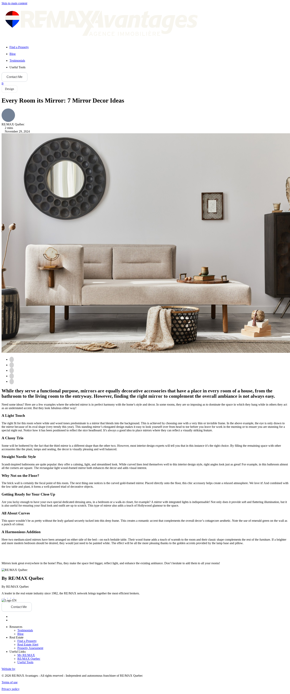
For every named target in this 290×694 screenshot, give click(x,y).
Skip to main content (14, 3)
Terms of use (10, 682)
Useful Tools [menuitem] (17, 67)
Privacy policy (11, 689)
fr (3, 83)
